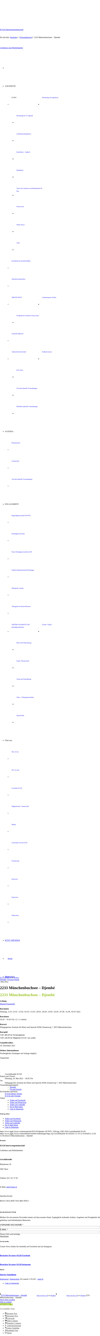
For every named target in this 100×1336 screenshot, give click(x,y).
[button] (6, 1304)
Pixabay (16, 977)
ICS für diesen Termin (13, 1094)
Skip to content (6, 1302)
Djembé (3, 980)
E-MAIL (4, 1230)
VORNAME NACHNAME (11, 1225)
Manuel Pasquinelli (7, 1004)
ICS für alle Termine (13, 1096)
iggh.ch (40, 1279)
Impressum (4, 1279)
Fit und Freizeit (13, 980)
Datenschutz (14, 1279)
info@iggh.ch (11, 1187)
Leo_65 (8, 977)
